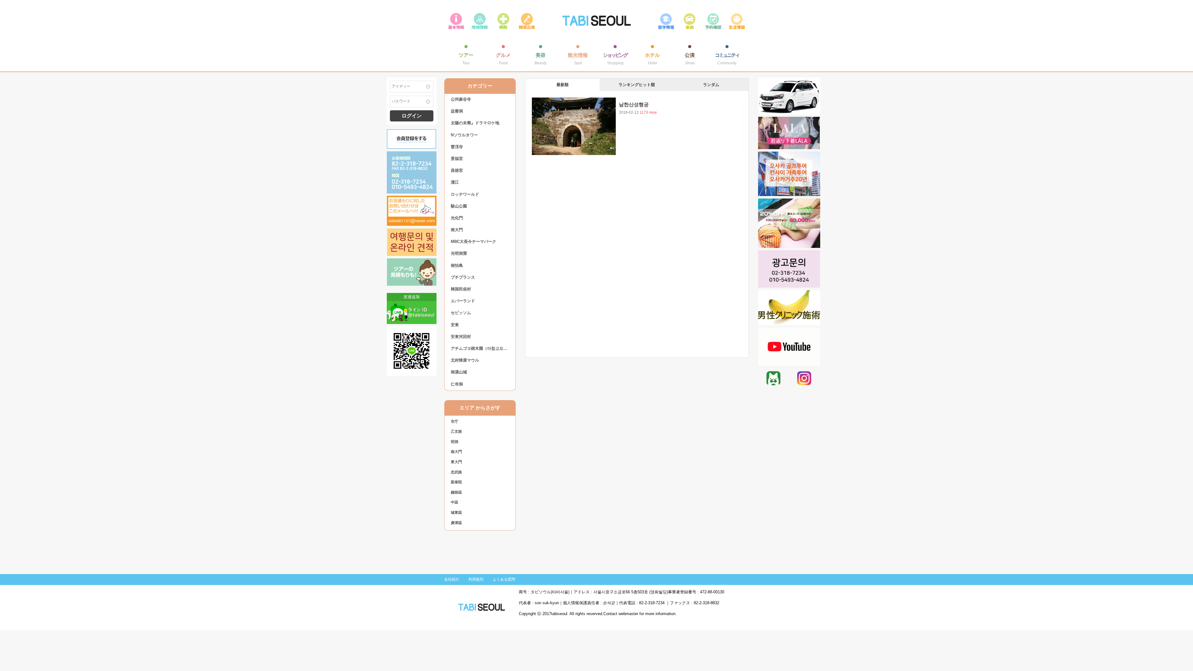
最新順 (562, 84)
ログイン (412, 115)
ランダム (711, 84)
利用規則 (476, 579)
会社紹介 (451, 579)
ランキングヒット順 (637, 84)
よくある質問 (504, 579)
